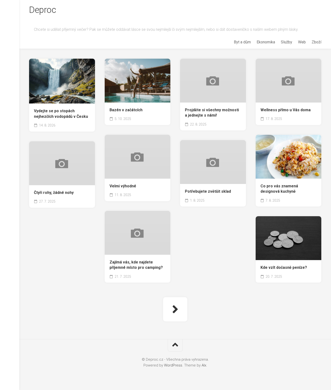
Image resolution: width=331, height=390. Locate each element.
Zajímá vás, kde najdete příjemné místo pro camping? (136, 265)
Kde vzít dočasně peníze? (283, 267)
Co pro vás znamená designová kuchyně (279, 189)
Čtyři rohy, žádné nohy (54, 192)
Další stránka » (175, 309)
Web (302, 42)
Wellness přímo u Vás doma (285, 110)
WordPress (173, 365)
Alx (204, 365)
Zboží (316, 42)
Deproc (42, 10)
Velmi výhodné (123, 186)
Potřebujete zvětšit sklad (208, 191)
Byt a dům (242, 42)
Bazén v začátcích (126, 110)
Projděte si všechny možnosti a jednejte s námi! (212, 113)
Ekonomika (266, 42)
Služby (286, 42)
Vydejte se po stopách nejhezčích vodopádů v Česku (61, 114)
